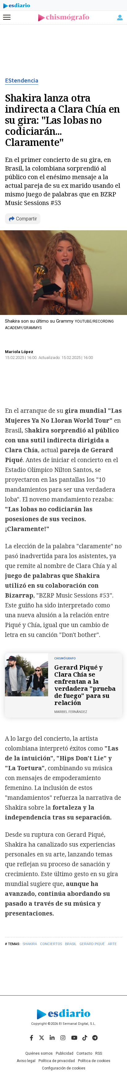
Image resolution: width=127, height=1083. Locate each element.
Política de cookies (94, 1061)
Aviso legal (26, 1061)
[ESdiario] (16, 6)
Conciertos (51, 944)
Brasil (70, 944)
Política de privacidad (57, 1061)
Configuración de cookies (63, 1068)
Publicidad (64, 1053)
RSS (98, 1053)
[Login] (120, 17)
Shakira (30, 944)
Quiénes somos (39, 1053)
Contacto (84, 1053)
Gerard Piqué (92, 944)
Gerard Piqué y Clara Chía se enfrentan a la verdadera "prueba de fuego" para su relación (85, 685)
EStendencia (21, 80)
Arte (112, 944)
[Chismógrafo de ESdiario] (63, 17)
